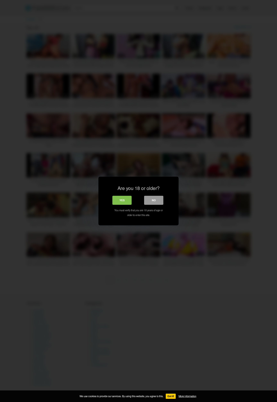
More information (187, 396)
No (154, 200)
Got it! (170, 396)
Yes (122, 200)
